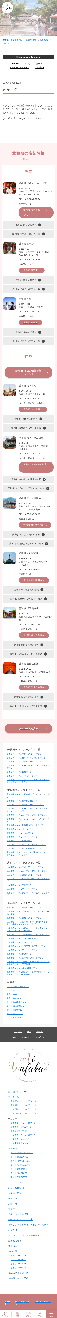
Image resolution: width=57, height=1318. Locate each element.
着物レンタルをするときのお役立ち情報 (28, 1225)
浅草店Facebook (18, 1260)
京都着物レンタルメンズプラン (20, 829)
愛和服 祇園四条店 (15, 1014)
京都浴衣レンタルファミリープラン (22, 776)
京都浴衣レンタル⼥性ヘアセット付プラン (25, 762)
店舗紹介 (12, 1148)
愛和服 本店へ (30, 322)
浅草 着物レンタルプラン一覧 (23, 1113)
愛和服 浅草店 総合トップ (18, 987)
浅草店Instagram (18, 1256)
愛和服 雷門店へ (31, 270)
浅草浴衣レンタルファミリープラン (22, 889)
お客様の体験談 (16, 1187)
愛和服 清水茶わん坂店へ (35, 467)
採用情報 (12, 1246)
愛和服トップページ (18, 1091)
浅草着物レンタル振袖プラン (19, 954)
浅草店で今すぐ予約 (18, 1273)
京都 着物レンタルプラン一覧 (23, 1105)
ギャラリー (13, 1230)
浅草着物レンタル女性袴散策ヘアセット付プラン (28, 935)
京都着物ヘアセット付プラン (23, 1123)
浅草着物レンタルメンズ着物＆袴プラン (24, 938)
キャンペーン (15, 1198)
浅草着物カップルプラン (21, 1139)
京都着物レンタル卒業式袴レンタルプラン (25, 849)
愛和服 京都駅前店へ (33, 580)
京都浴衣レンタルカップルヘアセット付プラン (27, 758)
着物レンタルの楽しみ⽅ (20, 1219)
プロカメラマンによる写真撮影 (24, 1235)
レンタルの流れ (16, 1182)
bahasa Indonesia (19, 67)
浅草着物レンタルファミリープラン (22, 950)
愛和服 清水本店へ (32, 409)
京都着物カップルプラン (21, 1127)
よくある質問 (15, 1193)
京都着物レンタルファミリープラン (22, 837)
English (15, 63)
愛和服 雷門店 (13, 990)
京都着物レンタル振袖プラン (19, 841)
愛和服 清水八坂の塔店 (21, 1165)
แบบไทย (39, 67)
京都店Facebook (18, 1268)
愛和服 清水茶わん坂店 (17, 1002)
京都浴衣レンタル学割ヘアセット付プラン (25, 754)
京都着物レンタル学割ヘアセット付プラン (25, 805)
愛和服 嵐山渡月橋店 (16, 1006)
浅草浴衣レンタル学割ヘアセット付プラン (25, 867)
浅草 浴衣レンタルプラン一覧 (23, 1109)
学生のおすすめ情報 (18, 1214)
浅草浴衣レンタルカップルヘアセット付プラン (27, 871)
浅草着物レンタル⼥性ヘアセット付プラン (25, 918)
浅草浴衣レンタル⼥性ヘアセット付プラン (25, 875)
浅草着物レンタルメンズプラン (20, 942)
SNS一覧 (12, 1251)
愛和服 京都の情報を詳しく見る (28, 372)
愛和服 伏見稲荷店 (15, 1017)
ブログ (11, 1209)
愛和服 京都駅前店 (15, 1010)
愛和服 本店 (12, 994)
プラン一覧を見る (28, 728)
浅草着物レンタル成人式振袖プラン (22, 968)
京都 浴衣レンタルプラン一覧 (23, 1101)
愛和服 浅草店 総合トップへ (35, 212)
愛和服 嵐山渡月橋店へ (35, 525)
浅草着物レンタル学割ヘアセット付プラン (25, 907)
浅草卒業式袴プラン (19, 1143)
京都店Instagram (18, 1264)
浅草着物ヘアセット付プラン (23, 1135)
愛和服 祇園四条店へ (33, 635)
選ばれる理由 (15, 1241)
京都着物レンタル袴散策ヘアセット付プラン (26, 825)
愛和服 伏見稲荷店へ (33, 687)
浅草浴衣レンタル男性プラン (19, 885)
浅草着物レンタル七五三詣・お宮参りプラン (26, 946)
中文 (27, 63)
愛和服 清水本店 (14, 998)
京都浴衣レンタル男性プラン (19, 772)
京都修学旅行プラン (19, 1131)
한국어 (39, 63)
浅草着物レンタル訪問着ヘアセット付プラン (26, 958)
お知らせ (12, 1203)
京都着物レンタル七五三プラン (20, 833)
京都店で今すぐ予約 (18, 1278)
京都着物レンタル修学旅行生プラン (22, 801)
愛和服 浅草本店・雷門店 (22, 1153)
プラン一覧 (13, 1097)
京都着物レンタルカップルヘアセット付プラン (27, 815)
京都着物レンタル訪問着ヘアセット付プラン (26, 845)
